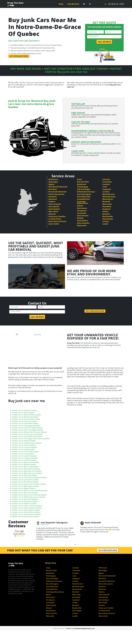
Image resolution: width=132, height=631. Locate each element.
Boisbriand (81, 184)
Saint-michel (53, 224)
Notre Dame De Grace (57, 221)
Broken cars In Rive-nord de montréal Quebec (30, 490)
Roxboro (51, 201)
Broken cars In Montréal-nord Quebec (27, 471)
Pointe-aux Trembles (56, 216)
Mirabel (80, 218)
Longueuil (106, 189)
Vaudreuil (106, 209)
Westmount (53, 179)
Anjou (79, 179)
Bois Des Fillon (83, 182)
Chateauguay (82, 187)
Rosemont (52, 199)
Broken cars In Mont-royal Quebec (25, 467)
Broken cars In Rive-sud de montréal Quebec (29, 495)
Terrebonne (82, 211)
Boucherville (107, 216)
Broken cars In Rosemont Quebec (25, 501)
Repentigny (53, 182)
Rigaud (51, 184)
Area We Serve (73, 4)
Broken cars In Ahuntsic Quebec (24, 410)
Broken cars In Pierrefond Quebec (25, 482)
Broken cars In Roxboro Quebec (24, 503)
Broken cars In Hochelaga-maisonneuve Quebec (31, 438)
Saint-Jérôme (82, 220)
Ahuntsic (52, 214)
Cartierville (81, 213)
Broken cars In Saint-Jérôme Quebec (26, 512)
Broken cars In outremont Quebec (25, 480)
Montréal (106, 201)
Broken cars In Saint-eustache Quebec (27, 508)
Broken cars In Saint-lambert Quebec (26, 514)
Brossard (106, 214)
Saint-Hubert (107, 219)
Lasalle (105, 224)
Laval (104, 187)
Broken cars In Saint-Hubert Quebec (26, 510)
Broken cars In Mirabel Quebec (24, 464)
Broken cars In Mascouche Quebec (25, 462)
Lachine (105, 221)
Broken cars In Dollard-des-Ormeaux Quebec (29, 432)
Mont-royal (107, 204)
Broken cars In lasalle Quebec (23, 449)
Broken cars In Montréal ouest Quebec (27, 473)
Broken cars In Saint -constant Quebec (27, 506)
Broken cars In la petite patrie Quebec (27, 443)
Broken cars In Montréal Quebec (24, 475)
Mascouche (81, 225)
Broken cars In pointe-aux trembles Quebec (29, 484)
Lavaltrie (106, 184)
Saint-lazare (82, 208)
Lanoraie (106, 179)
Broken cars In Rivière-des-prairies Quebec (28, 497)
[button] (34, 531)
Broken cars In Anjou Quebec (23, 412)
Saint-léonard (82, 215)
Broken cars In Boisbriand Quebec (25, 417)
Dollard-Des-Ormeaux (86, 192)
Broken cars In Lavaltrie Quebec (24, 456)
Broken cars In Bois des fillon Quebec (26, 415)
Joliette (80, 206)
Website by (80, 628)
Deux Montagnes (84, 194)
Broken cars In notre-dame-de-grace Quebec (29, 477)
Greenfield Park (83, 199)
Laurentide (106, 182)
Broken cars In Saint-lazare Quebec (25, 516)
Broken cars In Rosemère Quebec (25, 499)
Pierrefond (106, 206)
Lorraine (105, 192)
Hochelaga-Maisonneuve (82, 202)
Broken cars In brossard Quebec (24, 421)
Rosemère (52, 197)
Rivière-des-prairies (56, 194)
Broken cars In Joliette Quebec (24, 441)
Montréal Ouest (108, 197)
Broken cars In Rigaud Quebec (24, 488)
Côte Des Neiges (83, 189)
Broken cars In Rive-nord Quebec (25, 493)
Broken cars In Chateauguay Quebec (26, 425)
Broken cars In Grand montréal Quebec (27, 434)
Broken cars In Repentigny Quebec (25, 486)
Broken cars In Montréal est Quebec (26, 469)
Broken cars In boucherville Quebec (26, 419)
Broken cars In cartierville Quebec (25, 423)
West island (53, 211)
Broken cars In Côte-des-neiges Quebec (27, 428)
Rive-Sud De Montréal (57, 192)
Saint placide (53, 206)
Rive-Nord (52, 189)
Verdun (105, 211)
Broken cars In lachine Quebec (24, 445)
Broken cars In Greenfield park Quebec (27, 436)
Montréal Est (107, 199)
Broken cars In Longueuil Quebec (25, 458)
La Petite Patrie (54, 219)
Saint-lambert (54, 209)
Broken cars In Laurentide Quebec (25, 451)
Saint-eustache (54, 204)
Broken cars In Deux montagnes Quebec (28, 430)
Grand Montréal (83, 197)
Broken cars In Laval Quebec (23, 454)
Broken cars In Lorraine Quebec (24, 460)
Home (61, 4)
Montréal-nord (108, 194)
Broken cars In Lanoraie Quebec (24, 447)
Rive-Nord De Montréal (57, 187)
